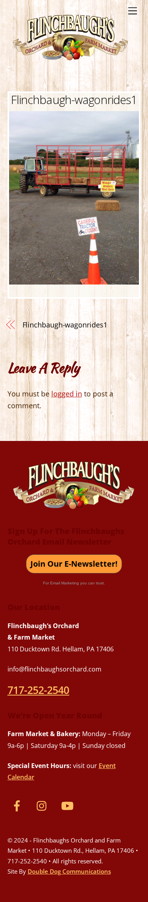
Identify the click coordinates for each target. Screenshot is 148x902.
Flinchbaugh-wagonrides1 (74, 99)
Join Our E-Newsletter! (74, 563)
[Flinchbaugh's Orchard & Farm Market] (70, 63)
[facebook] (18, 805)
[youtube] (69, 805)
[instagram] (43, 805)
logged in (66, 393)
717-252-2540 (38, 690)
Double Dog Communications (69, 871)
